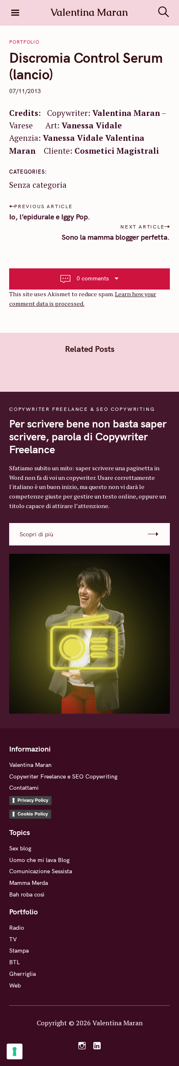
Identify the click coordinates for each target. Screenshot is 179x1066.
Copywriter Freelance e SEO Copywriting (63, 776)
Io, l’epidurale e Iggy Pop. (49, 216)
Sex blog (20, 848)
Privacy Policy (32, 800)
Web (15, 985)
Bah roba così (27, 894)
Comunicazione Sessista (40, 871)
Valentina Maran (30, 765)
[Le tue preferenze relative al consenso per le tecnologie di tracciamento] (14, 1051)
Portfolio (24, 42)
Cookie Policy (32, 814)
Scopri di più (36, 534)
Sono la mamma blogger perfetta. (116, 237)
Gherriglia (22, 974)
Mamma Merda (28, 883)
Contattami (24, 787)
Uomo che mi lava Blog (39, 860)
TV (13, 939)
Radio (16, 927)
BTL (14, 962)
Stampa (19, 950)
